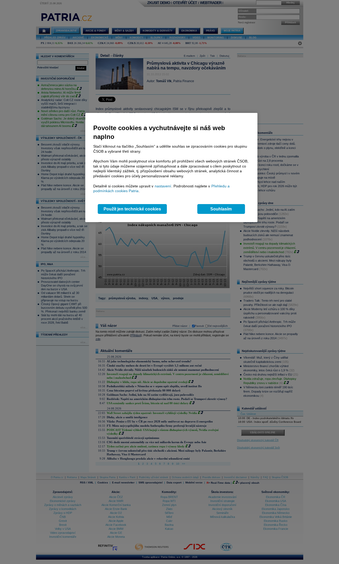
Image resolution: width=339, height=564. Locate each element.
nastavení (163, 186)
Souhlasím (221, 209)
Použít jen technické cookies (132, 209)
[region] (171, 167)
